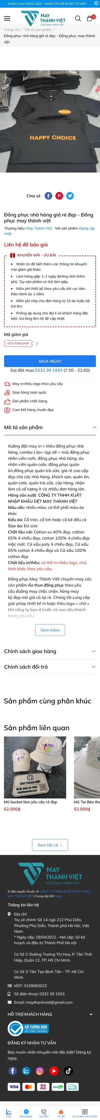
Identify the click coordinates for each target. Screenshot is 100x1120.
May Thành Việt (39, 228)
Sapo (58, 896)
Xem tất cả (47, 845)
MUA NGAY (50, 361)
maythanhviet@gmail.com (49, 1002)
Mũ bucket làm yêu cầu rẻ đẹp (30, 801)
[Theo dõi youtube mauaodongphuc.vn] (53, 1071)
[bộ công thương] (28, 1028)
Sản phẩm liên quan (36, 727)
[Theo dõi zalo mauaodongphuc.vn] (26, 1071)
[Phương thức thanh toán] (43, 1087)
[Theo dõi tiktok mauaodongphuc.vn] (68, 1071)
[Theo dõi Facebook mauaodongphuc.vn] (12, 1071)
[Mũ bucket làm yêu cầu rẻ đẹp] (35, 767)
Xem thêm (50, 630)
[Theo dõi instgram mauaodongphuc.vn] (40, 1071)
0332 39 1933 (49, 370)
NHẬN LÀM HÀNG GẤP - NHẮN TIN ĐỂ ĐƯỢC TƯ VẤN (47, 4)
